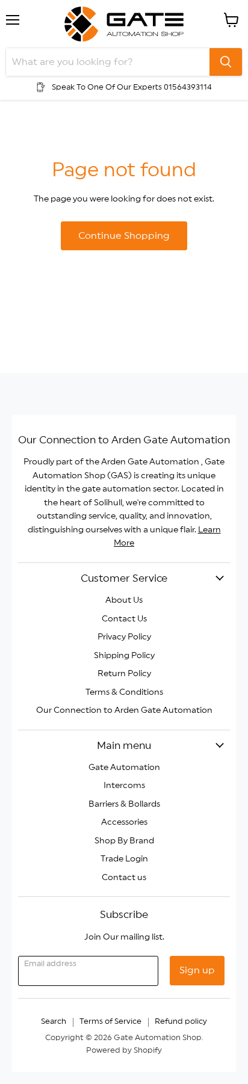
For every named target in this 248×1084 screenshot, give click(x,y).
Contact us (124, 877)
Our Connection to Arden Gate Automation (124, 710)
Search (53, 1022)
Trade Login (124, 859)
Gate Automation (124, 767)
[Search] (225, 62)
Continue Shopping (124, 236)
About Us (124, 600)
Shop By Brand (124, 841)
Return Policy (124, 674)
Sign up (197, 970)
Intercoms (124, 785)
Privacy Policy (124, 637)
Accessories (124, 822)
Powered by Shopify (124, 1051)
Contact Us (124, 619)
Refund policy (181, 1022)
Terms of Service (110, 1022)
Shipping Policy (124, 655)
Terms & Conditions (124, 692)
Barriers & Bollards (124, 804)
